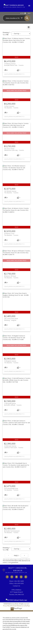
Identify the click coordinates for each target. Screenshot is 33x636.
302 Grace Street (14, 149)
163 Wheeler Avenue (11, 192)
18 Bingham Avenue (11, 361)
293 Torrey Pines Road (11, 319)
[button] (7, 576)
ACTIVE (22, 13)
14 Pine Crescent (11, 107)
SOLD (29, 13)
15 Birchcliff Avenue (13, 404)
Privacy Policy (6, 606)
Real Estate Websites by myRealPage (20, 606)
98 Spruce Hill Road (11, 276)
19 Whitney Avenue (14, 64)
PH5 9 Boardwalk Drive (11, 489)
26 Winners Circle (11, 234)
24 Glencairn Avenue (13, 446)
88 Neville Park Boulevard (11, 531)
